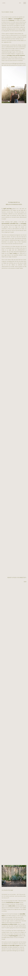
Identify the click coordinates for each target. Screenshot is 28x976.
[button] (23, 589)
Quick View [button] (5, 590)
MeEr (25, 581)
